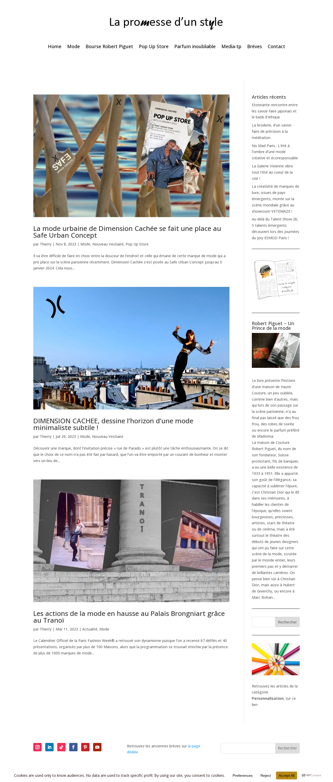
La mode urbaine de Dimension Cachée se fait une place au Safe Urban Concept (127, 232)
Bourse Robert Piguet (109, 47)
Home (54, 47)
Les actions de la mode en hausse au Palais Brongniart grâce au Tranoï (129, 617)
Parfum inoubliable (195, 47)
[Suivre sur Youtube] (97, 747)
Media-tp (231, 47)
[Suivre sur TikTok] (61, 747)
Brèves (254, 47)
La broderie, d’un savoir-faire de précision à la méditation (272, 131)
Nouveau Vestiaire (108, 244)
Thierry (46, 244)
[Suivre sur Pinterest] (85, 747)
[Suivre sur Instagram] (37, 747)
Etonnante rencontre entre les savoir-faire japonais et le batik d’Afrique (275, 111)
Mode (73, 47)
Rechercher (287, 622)
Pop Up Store (154, 47)
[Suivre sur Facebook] (73, 747)
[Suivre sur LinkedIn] (49, 747)
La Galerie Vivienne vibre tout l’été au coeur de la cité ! (272, 172)
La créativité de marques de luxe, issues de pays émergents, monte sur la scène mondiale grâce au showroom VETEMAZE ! (275, 198)
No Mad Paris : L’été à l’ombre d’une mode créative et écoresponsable (275, 152)
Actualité (89, 629)
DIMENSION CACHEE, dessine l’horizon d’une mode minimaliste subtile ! (113, 424)
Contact (276, 47)
